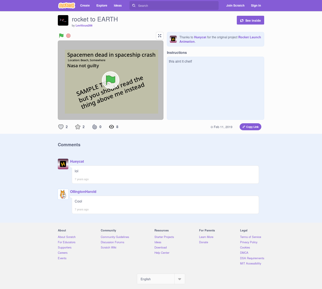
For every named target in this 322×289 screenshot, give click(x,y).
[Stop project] (68, 35)
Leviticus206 (84, 25)
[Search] (133, 5)
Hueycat (200, 37)
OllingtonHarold (83, 191)
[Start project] (61, 35)
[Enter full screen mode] (159, 35)
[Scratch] (67, 5)
